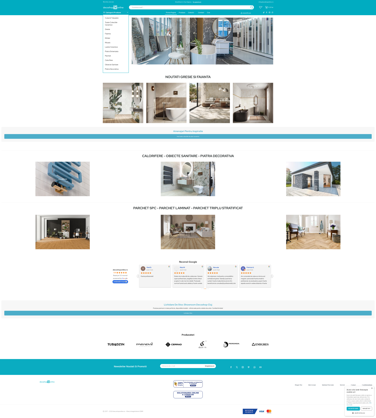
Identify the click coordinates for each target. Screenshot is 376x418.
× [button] (372, 388)
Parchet (108, 56)
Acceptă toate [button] (353, 408)
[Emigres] (260, 344)
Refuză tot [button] (366, 408)
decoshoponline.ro (120, 270)
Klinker (107, 38)
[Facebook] (266, 12)
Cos (208, 13)
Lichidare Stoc (188, 313)
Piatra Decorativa (111, 69)
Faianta (108, 34)
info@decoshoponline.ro (266, 2)
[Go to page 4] (206, 288)
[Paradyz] (145, 344)
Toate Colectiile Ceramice (111, 23)
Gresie (107, 29)
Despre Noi (298, 385)
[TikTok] (263, 12)
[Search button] (252, 7)
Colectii (191, 13)
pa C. (248, 267)
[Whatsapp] (272, 12)
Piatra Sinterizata (111, 51)
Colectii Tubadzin (112, 18)
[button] (359, 413)
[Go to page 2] (203, 288)
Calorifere (109, 60)
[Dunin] (202, 344)
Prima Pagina (171, 13)
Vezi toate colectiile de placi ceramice (188, 136)
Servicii (342, 385)
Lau (147, 267)
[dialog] (359, 401)
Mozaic (107, 42)
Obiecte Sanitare (111, 64)
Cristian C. (217, 267)
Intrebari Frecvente (328, 385)
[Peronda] (231, 344)
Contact (201, 13)
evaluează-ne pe (119, 281)
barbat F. (183, 267)
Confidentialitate (367, 385)
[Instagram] (269, 12)
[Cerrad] (174, 344)
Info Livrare (312, 385)
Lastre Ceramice (111, 47)
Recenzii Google (188, 261)
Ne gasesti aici (197, 2)
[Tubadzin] (116, 344)
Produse (182, 13)
